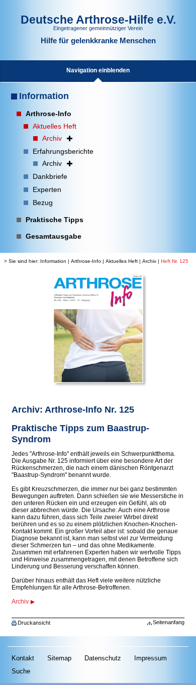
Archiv (149, 261)
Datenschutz (102, 658)
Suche (21, 671)
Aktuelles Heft (122, 261)
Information (44, 96)
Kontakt (23, 658)
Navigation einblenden (98, 70)
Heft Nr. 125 (174, 261)
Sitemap (59, 658)
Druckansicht (34, 623)
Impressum (150, 658)
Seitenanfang (168, 622)
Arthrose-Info (86, 261)
